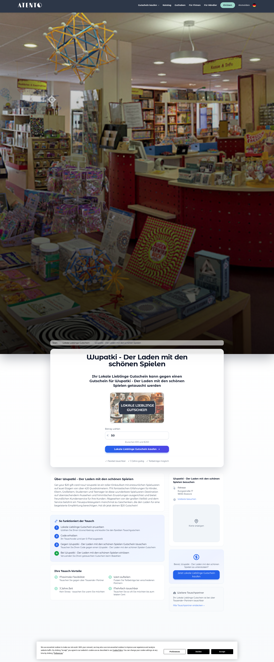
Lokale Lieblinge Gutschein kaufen (137, 449)
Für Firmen (195, 5)
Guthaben (180, 5)
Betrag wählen (112, 429)
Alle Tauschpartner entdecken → (189, 605)
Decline (199, 652)
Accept (222, 652)
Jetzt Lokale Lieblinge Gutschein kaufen (196, 575)
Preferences (175, 652)
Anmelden (244, 5)
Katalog (167, 5)
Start (55, 343)
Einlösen (227, 5)
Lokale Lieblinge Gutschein (76, 343)
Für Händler (210, 5)
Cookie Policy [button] (118, 650)
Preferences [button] (58, 653)
